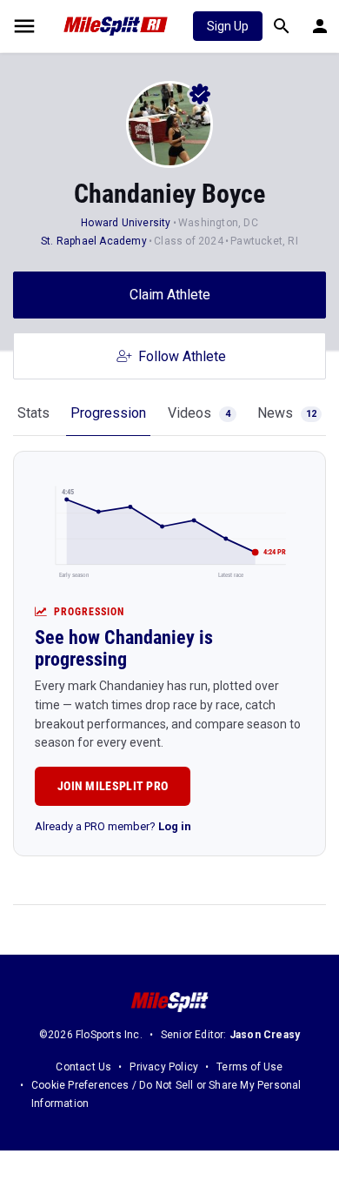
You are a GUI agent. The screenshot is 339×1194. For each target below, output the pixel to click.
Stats (33, 413)
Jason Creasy (264, 1035)
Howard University (125, 223)
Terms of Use (249, 1067)
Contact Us (83, 1067)
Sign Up (228, 26)
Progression (108, 413)
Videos (199, 413)
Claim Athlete (170, 294)
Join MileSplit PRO (112, 786)
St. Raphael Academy (95, 241)
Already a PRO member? (113, 826)
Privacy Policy (164, 1067)
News (286, 413)
